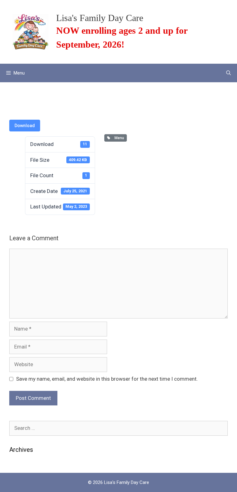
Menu (118, 138)
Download (25, 125)
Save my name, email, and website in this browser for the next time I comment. (107, 379)
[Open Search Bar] (228, 73)
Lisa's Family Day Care (99, 18)
